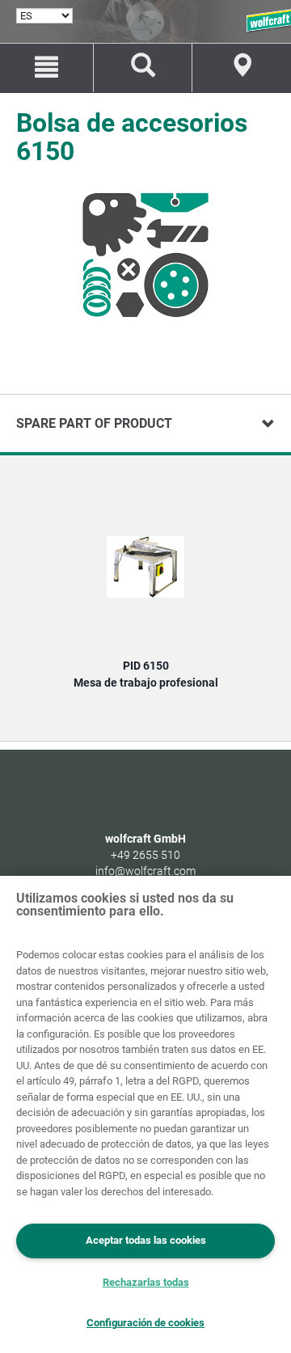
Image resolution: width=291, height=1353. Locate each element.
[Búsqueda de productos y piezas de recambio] (143, 68)
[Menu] (46, 68)
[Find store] (241, 68)
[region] (145, 1114)
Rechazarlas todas (146, 1282)
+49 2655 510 (145, 854)
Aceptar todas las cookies (146, 1240)
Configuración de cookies (145, 1323)
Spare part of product (94, 423)
